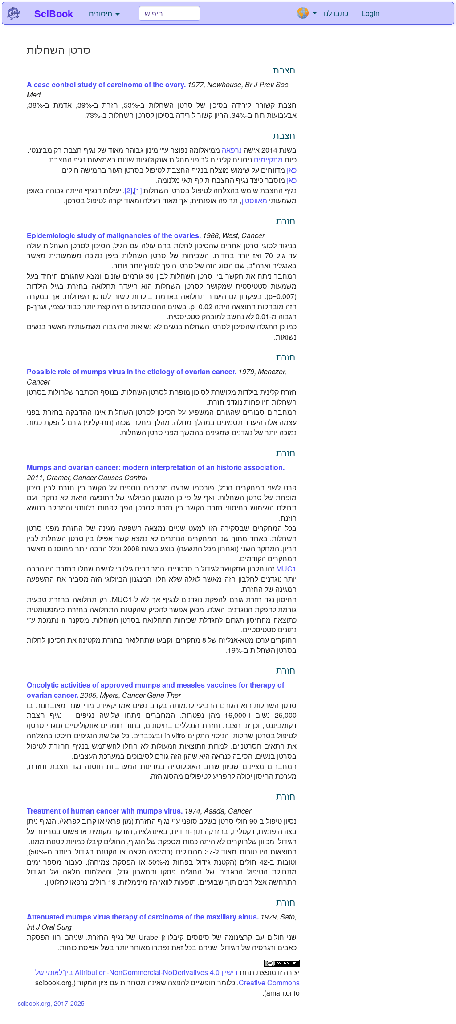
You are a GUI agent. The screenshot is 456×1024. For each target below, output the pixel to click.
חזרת (285, 220)
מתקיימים (268, 159)
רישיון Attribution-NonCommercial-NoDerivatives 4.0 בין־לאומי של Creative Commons (167, 977)
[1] (138, 190)
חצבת (284, 69)
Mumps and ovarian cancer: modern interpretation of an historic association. (156, 467)
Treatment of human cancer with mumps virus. (105, 810)
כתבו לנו (336, 13)
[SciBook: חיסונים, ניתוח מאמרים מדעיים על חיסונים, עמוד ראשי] (13, 13)
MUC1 (286, 568)
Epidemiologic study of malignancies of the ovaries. (114, 235)
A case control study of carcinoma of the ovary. (106, 84)
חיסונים (101, 13)
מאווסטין (254, 200)
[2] (128, 190)
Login (370, 13)
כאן (292, 170)
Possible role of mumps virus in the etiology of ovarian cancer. (131, 371)
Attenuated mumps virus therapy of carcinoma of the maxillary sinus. (143, 916)
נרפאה (232, 150)
